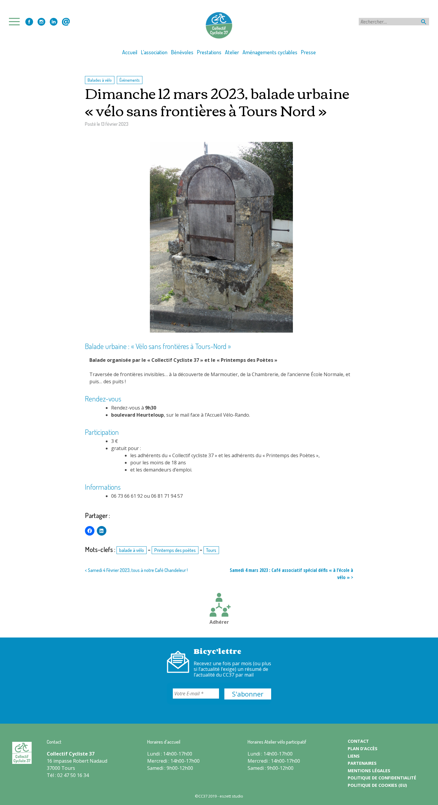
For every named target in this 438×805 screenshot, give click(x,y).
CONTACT (358, 741)
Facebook (29, 22)
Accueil (129, 52)
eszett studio (231, 796)
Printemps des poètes (175, 550)
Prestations (209, 52)
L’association (154, 52)
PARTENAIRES (362, 763)
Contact (66, 22)
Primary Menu (16, 21)
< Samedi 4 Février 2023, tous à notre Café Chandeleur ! (136, 570)
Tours (211, 550)
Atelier (232, 52)
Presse (308, 52)
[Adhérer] (219, 605)
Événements (129, 80)
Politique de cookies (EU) (377, 785)
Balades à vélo (100, 80)
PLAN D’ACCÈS (363, 748)
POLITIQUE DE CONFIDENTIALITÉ (382, 778)
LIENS (354, 756)
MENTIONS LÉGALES (369, 770)
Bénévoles (182, 52)
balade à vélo (131, 550)
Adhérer (219, 622)
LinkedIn (54, 22)
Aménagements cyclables (270, 52)
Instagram (41, 22)
